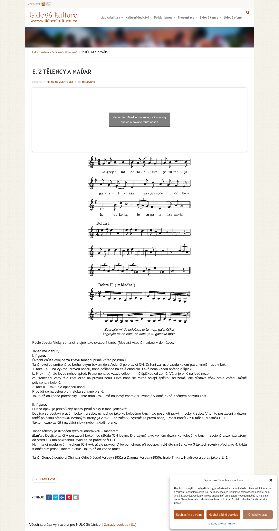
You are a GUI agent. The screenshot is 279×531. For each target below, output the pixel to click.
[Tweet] (55, 497)
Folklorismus (163, 17)
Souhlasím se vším (189, 514)
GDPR (231, 523)
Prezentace (186, 17)
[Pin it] (69, 497)
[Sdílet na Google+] (62, 497)
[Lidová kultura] (53, 17)
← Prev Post (45, 479)
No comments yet (61, 82)
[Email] (76, 497)
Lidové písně (233, 17)
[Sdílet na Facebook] (49, 497)
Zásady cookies (217, 523)
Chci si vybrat (257, 514)
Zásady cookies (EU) (120, 525)
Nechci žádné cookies (223, 514)
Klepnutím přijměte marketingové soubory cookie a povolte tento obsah (139, 120)
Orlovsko (88, 82)
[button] (271, 480)
